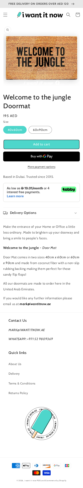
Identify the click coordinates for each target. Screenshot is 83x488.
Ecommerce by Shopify (55, 480)
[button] (5, 14)
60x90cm (40, 130)
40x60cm (15, 130)
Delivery (14, 373)
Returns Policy (18, 393)
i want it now (30, 480)
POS (39, 480)
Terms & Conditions (22, 383)
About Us (15, 364)
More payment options (41, 166)
